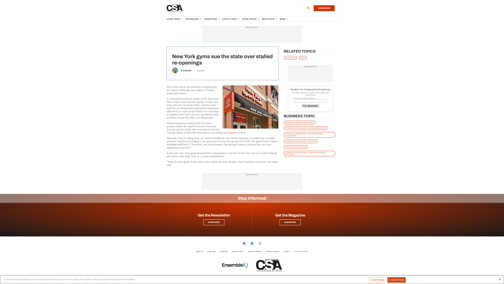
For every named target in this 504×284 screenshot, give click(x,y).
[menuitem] (176, 19)
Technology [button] (192, 19)
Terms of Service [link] (255, 251)
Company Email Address (304, 98)
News (303, 58)
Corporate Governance (295, 147)
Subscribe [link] (211, 251)
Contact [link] (286, 251)
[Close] (500, 279)
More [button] (283, 19)
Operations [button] (210, 19)
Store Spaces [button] (249, 19)
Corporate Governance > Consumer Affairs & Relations (305, 153)
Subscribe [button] (214, 222)
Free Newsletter (310, 106)
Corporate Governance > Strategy (300, 141)
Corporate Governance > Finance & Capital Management (304, 135)
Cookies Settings (301, 251)
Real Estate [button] (268, 19)
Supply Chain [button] (229, 19)
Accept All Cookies (396, 280)
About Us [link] (199, 251)
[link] (244, 243)
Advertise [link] (223, 251)
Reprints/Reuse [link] (272, 251)
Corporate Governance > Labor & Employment (305, 128)
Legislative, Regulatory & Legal (299, 122)
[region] (252, 279)
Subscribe (324, 8)
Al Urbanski (186, 70)
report (232, 132)
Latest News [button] (173, 19)
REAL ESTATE (290, 58)
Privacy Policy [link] (238, 251)
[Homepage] (175, 8)
